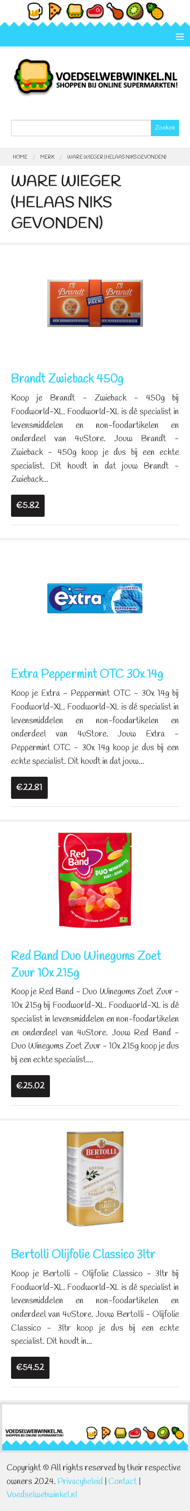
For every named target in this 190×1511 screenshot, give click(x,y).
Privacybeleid (80, 1482)
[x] (94, 302)
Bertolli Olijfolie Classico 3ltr (83, 1255)
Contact (122, 1482)
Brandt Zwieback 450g (67, 379)
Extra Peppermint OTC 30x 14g (87, 675)
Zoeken (165, 128)
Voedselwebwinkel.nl (42, 1495)
